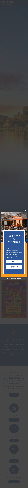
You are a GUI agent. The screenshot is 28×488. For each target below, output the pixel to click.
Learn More (14, 261)
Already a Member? (14, 267)
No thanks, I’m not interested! (14, 278)
